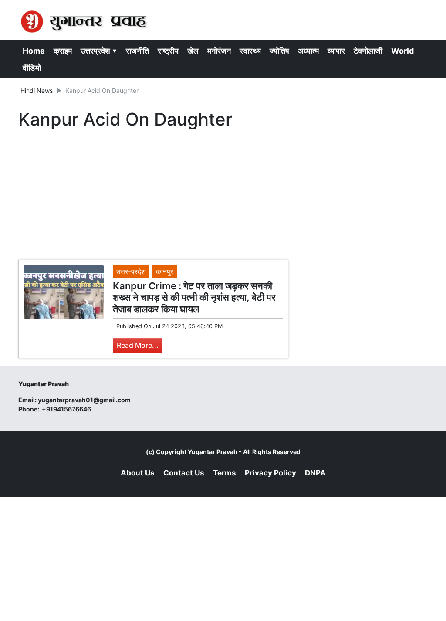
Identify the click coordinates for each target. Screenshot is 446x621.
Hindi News (36, 90)
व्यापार (336, 50)
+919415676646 (67, 409)
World (402, 50)
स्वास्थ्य (250, 50)
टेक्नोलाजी (368, 50)
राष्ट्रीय (168, 50)
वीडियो (32, 67)
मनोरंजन (219, 50)
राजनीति (137, 50)
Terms (224, 472)
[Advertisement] (153, 197)
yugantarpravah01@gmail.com (84, 400)
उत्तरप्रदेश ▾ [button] (99, 50)
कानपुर (164, 271)
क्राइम (63, 50)
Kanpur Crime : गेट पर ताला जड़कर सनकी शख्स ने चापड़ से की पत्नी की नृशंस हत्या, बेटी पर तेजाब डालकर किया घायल (194, 297)
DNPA (315, 472)
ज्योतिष (279, 50)
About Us (138, 472)
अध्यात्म (308, 50)
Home (34, 50)
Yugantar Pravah (212, 451)
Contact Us (183, 472)
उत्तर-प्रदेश (130, 271)
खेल (193, 50)
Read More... (138, 345)
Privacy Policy (270, 472)
